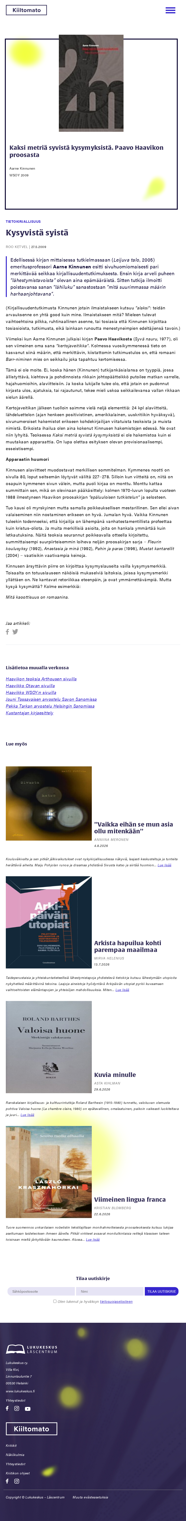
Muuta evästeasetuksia (90, 1497)
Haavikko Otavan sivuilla (30, 685)
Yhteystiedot (15, 1400)
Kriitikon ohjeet (18, 1473)
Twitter (15, 632)
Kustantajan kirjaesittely (30, 713)
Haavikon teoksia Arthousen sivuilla (41, 679)
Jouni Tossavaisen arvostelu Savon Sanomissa (51, 699)
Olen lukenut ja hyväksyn (95, 1301)
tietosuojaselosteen (116, 1301)
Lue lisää (164, 864)
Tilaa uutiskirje (161, 1291)
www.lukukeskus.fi (20, 1391)
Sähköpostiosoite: (25, 1284)
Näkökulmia (15, 1454)
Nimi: (84, 1284)
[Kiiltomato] (26, 14)
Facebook (9, 632)
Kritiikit (11, 1445)
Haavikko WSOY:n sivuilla (31, 692)
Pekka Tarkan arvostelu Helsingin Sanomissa (50, 706)
